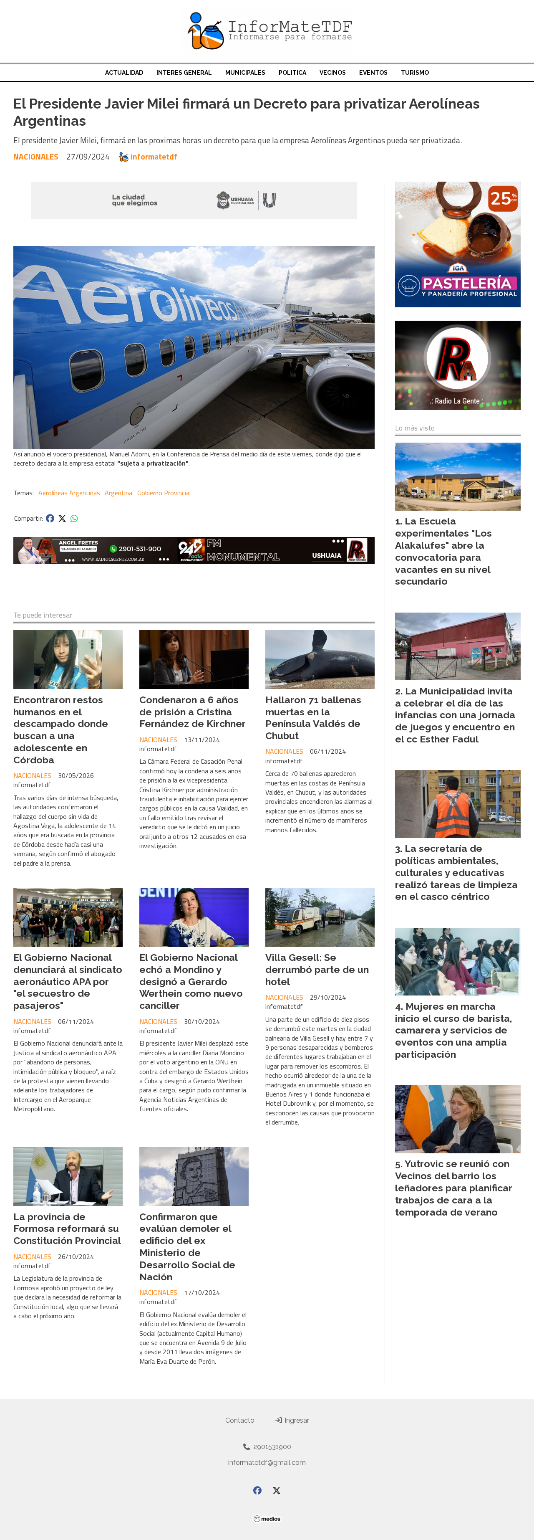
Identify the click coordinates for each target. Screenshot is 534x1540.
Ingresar (296, 1420)
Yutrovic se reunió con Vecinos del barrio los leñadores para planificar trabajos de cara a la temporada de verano (453, 1187)
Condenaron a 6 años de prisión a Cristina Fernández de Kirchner (192, 711)
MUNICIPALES (245, 72)
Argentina (118, 492)
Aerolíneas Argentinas (69, 492)
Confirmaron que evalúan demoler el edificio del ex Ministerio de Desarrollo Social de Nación (187, 1246)
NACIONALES (35, 156)
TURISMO (415, 72)
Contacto (239, 1420)
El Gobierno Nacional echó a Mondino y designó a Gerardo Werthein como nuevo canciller (191, 981)
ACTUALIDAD (124, 72)
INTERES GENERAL (184, 72)
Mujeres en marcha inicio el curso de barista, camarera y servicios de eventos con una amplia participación (453, 1030)
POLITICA (292, 72)
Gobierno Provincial (164, 492)
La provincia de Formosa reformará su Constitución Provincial (67, 1228)
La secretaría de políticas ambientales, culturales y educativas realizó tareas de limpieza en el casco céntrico (456, 872)
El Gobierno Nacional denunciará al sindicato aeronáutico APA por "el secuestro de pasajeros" (67, 981)
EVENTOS (373, 72)
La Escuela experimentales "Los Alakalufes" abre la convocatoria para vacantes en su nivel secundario (443, 551)
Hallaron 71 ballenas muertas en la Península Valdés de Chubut (313, 717)
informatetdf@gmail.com (267, 1463)
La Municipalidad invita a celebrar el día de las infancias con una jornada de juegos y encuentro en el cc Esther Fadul (455, 715)
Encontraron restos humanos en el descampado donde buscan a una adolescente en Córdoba (60, 729)
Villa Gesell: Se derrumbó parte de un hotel (317, 969)
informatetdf (154, 156)
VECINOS (333, 72)
